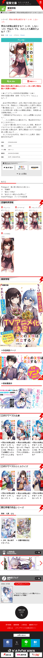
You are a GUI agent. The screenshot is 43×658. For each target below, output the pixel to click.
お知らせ (10, 628)
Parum (23, 35)
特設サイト (33, 81)
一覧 (38, 552)
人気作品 (24, 625)
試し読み (12, 81)
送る (26, 644)
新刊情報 (8, 625)
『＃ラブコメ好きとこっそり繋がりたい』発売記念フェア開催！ (27, 594)
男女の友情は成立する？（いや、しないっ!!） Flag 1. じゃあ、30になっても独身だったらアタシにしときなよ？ (8, 450)
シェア (8, 644)
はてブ (35, 644)
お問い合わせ (21, 635)
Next (41, 563)
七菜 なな (8, 35)
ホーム (5, 12)
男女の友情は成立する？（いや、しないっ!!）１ (8, 495)
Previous (2, 563)
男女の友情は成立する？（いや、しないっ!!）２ (24, 495)
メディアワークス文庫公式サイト (25, 628)
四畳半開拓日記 (23, 540)
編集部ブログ (33, 625)
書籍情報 (12, 12)
